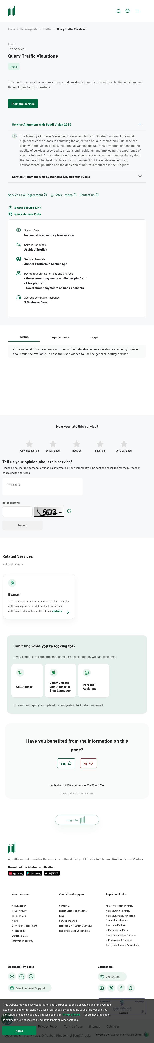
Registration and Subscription (74, 930)
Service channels (68, 920)
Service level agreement (24, 925)
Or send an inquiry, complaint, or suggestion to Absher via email (58, 704)
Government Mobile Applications (122, 944)
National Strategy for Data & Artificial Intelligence (120, 917)
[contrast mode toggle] (12, 976)
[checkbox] (66, 763)
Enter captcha (11, 502)
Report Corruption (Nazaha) (73, 910)
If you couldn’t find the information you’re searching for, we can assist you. (65, 656)
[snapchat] (130, 988)
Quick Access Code (27, 213)
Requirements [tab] (59, 337)
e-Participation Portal (117, 929)
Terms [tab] (24, 336)
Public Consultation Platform (121, 934)
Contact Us (87, 194)
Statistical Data (20, 935)
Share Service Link (27, 207)
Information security (22, 940)
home (11, 28)
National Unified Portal (118, 910)
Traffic (47, 28)
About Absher (19, 905)
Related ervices (13, 564)
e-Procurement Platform (119, 939)
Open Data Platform (116, 924)
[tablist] (59, 337)
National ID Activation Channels (75, 925)
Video (69, 194)
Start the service (23, 103)
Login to (72, 820)
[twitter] (111, 988)
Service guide (28, 28)
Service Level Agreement (25, 194)
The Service (16, 48)
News (15, 920)
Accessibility (18, 930)
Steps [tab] (95, 337)
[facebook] (121, 988)
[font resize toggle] (21, 976)
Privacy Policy (19, 910)
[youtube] (101, 988)
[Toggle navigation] (136, 11)
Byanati (14, 594)
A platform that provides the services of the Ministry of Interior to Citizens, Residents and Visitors (76, 859)
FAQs (58, 194)
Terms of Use (19, 915)
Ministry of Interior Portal (119, 905)
